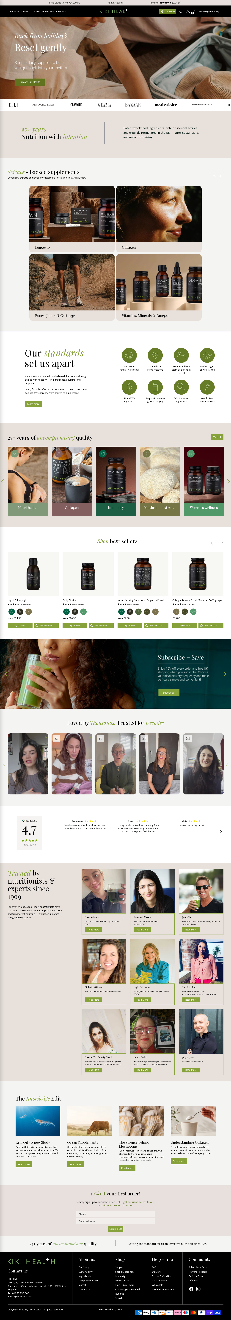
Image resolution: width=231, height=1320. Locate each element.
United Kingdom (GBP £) (208, 11)
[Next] (226, 2)
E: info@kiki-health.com (20, 1296)
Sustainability (86, 1271)
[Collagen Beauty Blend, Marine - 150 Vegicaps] (197, 574)
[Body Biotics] (88, 574)
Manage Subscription (163, 1289)
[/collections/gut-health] (115, 58)
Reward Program (198, 1271)
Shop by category (124, 1271)
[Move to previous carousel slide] (213, 543)
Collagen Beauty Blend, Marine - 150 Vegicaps (197, 600)
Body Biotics (69, 600)
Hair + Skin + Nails (125, 1284)
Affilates (193, 1280)
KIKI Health (35, 1309)
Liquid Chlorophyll (17, 600)
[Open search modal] (180, 11)
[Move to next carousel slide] (220, 543)
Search (119, 1298)
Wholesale (157, 1284)
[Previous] (4, 2)
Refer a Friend (196, 1276)
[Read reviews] (29, 833)
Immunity (120, 1276)
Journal (82, 1284)
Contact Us (85, 1289)
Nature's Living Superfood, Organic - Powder (142, 600)
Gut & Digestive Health (127, 1289)
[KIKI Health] (115, 11)
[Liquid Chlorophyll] (33, 574)
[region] (138, 831)
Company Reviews (89, 1280)
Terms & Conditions (162, 1276)
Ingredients (85, 1276)
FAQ (154, 1267)
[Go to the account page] (187, 11)
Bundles (119, 1293)
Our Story (84, 1267)
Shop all (119, 1267)
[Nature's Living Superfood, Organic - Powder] (143, 574)
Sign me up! (115, 1228)
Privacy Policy (159, 1280)
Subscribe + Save (198, 1267)
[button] (33, 604)
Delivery (156, 1271)
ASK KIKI (168, 11)
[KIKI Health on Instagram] (198, 1289)
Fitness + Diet (122, 1280)
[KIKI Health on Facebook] (191, 1289)
